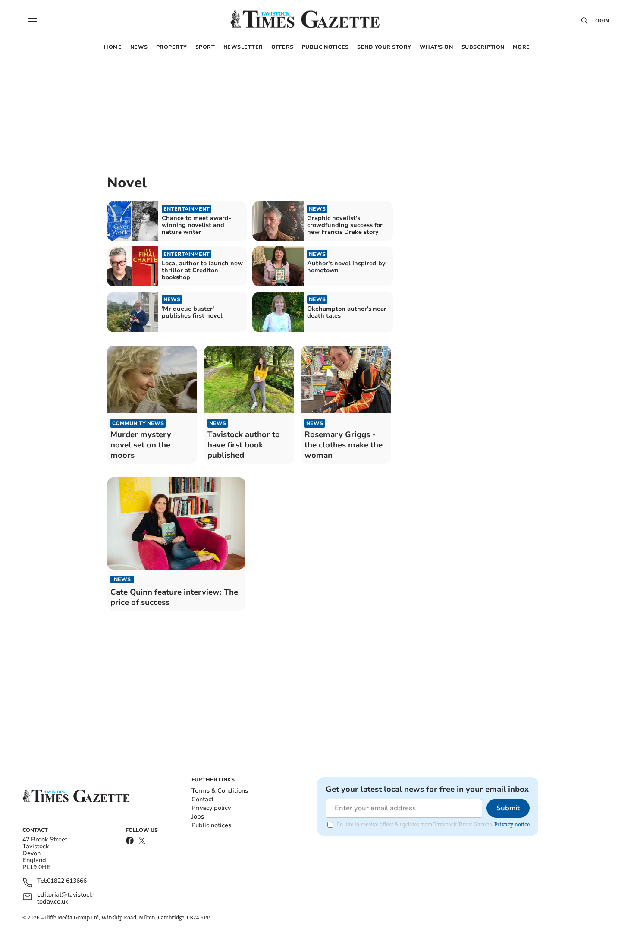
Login (600, 21)
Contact (202, 799)
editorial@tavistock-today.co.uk (66, 898)
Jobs (197, 816)
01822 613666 (67, 881)
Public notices (211, 825)
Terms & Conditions (219, 791)
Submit (508, 808)
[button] (32, 18)
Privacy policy (211, 808)
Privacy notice (512, 824)
